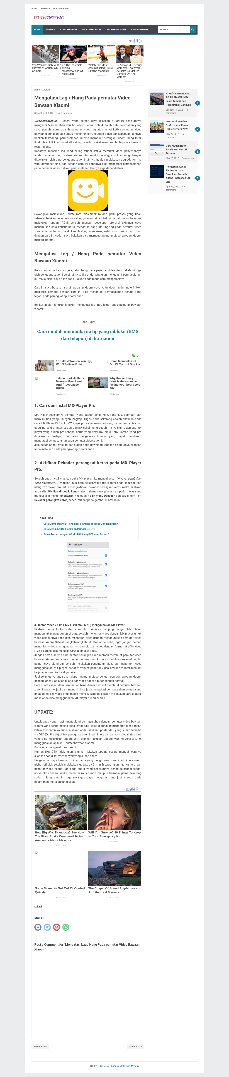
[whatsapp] (65, 927)
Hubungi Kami (61, 8)
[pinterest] (56, 927)
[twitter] (47, 927)
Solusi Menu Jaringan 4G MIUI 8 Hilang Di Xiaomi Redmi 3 (76, 534)
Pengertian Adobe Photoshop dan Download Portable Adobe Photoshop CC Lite (178, 174)
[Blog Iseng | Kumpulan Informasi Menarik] (49, 18)
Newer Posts (40, 1046)
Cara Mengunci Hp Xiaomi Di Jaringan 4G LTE (69, 529)
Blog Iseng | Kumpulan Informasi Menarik (119, 1066)
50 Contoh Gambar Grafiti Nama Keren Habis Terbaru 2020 (177, 125)
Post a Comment (64, 113)
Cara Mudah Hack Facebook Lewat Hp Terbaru (177, 149)
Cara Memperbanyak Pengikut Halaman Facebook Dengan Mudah (80, 523)
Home (34, 8)
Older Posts (135, 1046)
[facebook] (38, 927)
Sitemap (45, 8)
